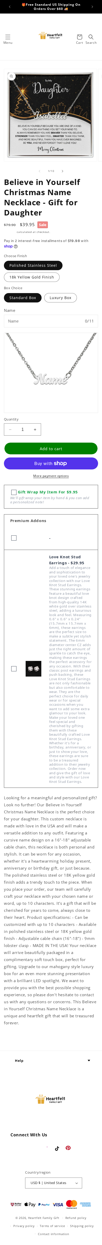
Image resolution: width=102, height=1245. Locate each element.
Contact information (53, 1234)
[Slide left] (39, 171)
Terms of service (52, 1226)
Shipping (10, 232)
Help (19, 1060)
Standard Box (22, 297)
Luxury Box (60, 297)
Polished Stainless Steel (33, 265)
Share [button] (15, 1038)
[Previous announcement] (9, 7)
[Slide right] (62, 171)
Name (9, 310)
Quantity (11, 419)
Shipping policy (82, 1226)
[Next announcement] (92, 7)
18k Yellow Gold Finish (31, 277)
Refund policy (76, 1218)
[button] (8, 37)
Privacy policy (24, 1226)
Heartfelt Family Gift (43, 1218)
